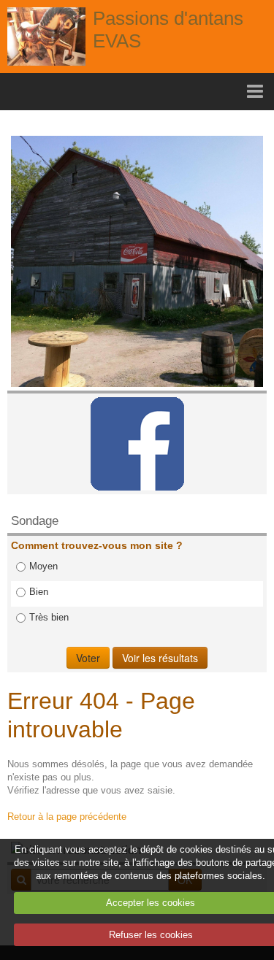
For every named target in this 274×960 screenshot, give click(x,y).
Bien (38, 591)
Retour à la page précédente (66, 816)
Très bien (49, 617)
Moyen (43, 566)
